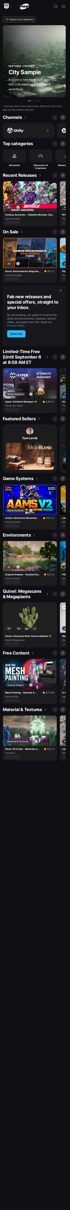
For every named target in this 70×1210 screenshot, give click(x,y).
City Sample (25, 72)
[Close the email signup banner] (61, 290)
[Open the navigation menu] (63, 6)
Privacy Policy (15, 325)
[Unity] (28, 130)
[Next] (63, 117)
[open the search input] (56, 6)
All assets (14, 165)
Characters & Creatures (40, 166)
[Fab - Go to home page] (24, 6)
